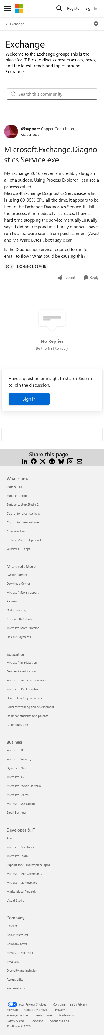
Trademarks (66, 1015)
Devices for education (21, 671)
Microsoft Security (19, 759)
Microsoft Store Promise (23, 628)
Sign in (29, 399)
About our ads (59, 1021)
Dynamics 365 (16, 768)
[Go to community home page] (19, 8)
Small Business (17, 812)
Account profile (17, 574)
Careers (12, 926)
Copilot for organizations (23, 513)
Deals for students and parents (27, 716)
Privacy (60, 1009)
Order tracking (16, 610)
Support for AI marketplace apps (28, 865)
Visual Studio (15, 900)
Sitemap (12, 1009)
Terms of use (43, 1015)
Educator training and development (30, 707)
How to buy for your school (24, 698)
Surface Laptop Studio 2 (23, 504)
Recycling (37, 1021)
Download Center (18, 583)
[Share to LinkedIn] (24, 461)
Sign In (91, 8)
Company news (17, 944)
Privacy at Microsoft (20, 952)
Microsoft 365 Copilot (21, 803)
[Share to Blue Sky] (61, 461)
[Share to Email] (79, 461)
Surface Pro (14, 487)
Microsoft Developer (20, 847)
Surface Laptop (17, 495)
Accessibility (15, 979)
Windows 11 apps (18, 549)
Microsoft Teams (18, 795)
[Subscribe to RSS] (70, 461)
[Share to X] (43, 461)
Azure (10, 838)
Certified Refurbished (21, 619)
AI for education (17, 725)
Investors (13, 961)
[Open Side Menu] (7, 8)
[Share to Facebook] (34, 461)
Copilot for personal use (23, 522)
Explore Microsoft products (25, 540)
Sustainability (16, 988)
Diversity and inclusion (22, 970)
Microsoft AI (15, 750)
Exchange (17, 23)
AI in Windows (16, 531)
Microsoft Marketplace (22, 882)
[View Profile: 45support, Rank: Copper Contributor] (11, 131)
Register (74, 8)
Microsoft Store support (23, 592)
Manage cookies (18, 1015)
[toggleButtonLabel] (96, 24)
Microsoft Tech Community (24, 874)
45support (30, 128)
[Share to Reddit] (52, 461)
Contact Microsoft (36, 1009)
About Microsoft (17, 935)
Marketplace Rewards (21, 891)
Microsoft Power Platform (24, 786)
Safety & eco (15, 1021)
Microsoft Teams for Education (27, 680)
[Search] (59, 8)
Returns (12, 601)
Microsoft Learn (17, 856)
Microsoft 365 (16, 777)
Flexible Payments (19, 637)
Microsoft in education (22, 662)
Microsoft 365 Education (23, 689)
